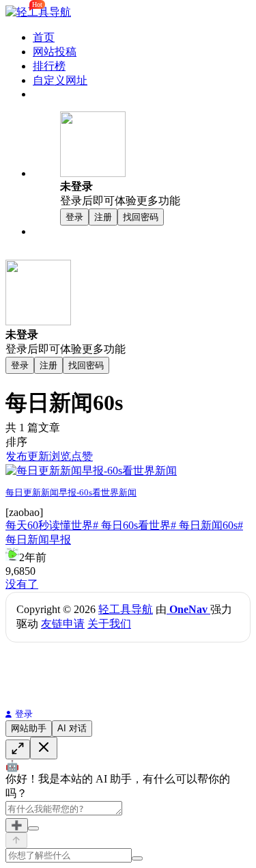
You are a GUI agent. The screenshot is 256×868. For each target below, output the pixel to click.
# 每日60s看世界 (132, 525)
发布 (16, 456)
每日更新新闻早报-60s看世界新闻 (71, 492)
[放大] (17, 749)
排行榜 (49, 66)
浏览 (60, 456)
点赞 (82, 456)
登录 (24, 714)
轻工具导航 (125, 609)
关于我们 (109, 623)
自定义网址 (60, 80)
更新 (38, 456)
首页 (44, 37)
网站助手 (28, 728)
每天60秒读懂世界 (49, 525)
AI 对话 (72, 728)
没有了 (21, 584)
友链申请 (63, 623)
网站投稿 (54, 51)
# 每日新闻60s (204, 525)
